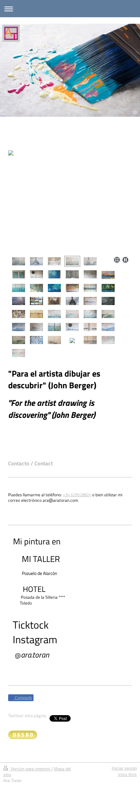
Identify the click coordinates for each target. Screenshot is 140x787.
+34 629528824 (77, 495)
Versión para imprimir (30, 769)
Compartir (23, 698)
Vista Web (127, 774)
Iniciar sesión (124, 768)
